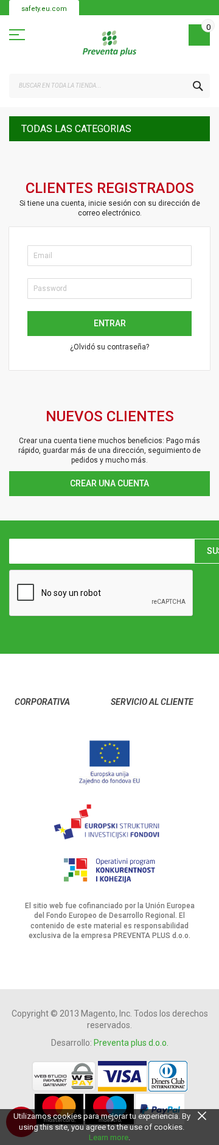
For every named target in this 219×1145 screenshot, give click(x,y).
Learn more (108, 1137)
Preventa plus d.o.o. (131, 1043)
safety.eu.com (44, 9)
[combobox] (109, 86)
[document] (109, 1127)
